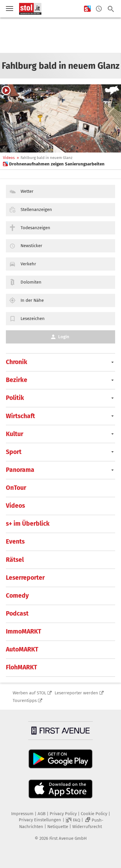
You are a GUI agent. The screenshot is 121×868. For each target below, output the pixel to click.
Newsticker (31, 245)
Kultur (14, 434)
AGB (42, 813)
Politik (15, 398)
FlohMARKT (21, 667)
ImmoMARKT (23, 631)
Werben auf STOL (29, 693)
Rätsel (15, 560)
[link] (54, 164)
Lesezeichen (33, 318)
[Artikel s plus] (60, 118)
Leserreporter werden (76, 693)
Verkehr (28, 264)
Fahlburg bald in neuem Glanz (47, 157)
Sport (13, 452)
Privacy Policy (63, 813)
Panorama (20, 470)
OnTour (16, 488)
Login (63, 336)
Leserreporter (25, 578)
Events (15, 541)
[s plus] (87, 9)
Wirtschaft (20, 416)
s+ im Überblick (28, 523)
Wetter (27, 191)
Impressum (22, 813)
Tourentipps (25, 700)
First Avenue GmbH (68, 838)
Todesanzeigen (35, 227)
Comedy (17, 595)
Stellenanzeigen (36, 209)
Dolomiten (31, 282)
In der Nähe (32, 300)
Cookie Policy (94, 813)
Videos (9, 157)
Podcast (17, 613)
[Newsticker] (99, 9)
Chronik (16, 362)
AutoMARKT (22, 649)
